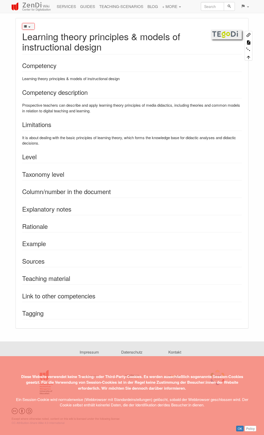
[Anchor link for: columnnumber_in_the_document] (114, 191)
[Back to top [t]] (248, 56)
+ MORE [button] (170, 6)
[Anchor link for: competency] (59, 65)
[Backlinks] (248, 34)
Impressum (89, 352)
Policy (250, 428)
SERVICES (66, 6)
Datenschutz (132, 352)
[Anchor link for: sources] (48, 261)
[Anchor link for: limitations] (54, 124)
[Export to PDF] (248, 42)
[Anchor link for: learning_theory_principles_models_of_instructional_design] (106, 46)
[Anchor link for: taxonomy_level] (67, 174)
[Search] (229, 6)
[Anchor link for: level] (40, 156)
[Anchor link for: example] (49, 243)
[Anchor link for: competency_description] (91, 92)
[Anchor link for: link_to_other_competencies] (98, 295)
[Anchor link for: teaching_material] (73, 278)
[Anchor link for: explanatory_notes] (74, 209)
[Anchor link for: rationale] (51, 226)
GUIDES (87, 6)
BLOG (152, 6)
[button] (245, 6)
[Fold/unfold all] (248, 49)
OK (240, 428)
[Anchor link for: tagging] (47, 313)
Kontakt (174, 352)
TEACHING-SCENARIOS (121, 6)
